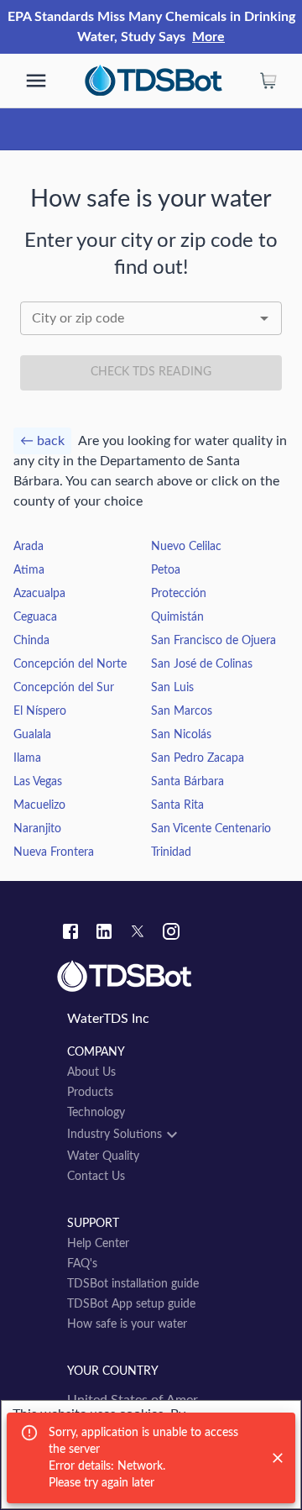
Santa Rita (177, 805)
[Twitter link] (138, 934)
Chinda (31, 641)
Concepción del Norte (70, 664)
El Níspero (39, 711)
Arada (28, 547)
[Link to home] (151, 977)
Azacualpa (39, 594)
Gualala (32, 735)
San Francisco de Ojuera (213, 641)
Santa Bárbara (187, 782)
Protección (178, 594)
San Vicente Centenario (211, 829)
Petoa (165, 570)
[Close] (278, 1458)
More (208, 37)
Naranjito (37, 829)
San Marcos (181, 711)
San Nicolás (181, 735)
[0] (268, 81)
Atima (28, 570)
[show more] (36, 80)
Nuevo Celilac (186, 547)
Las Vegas (37, 782)
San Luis (172, 688)
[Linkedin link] (104, 933)
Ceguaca (35, 617)
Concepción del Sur (63, 688)
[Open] (264, 318)
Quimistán (177, 617)
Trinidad (171, 852)
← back (42, 441)
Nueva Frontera (53, 852)
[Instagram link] (171, 933)
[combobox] (151, 318)
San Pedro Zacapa (197, 758)
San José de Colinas (202, 664)
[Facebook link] (70, 933)
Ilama (27, 758)
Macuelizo (39, 805)
